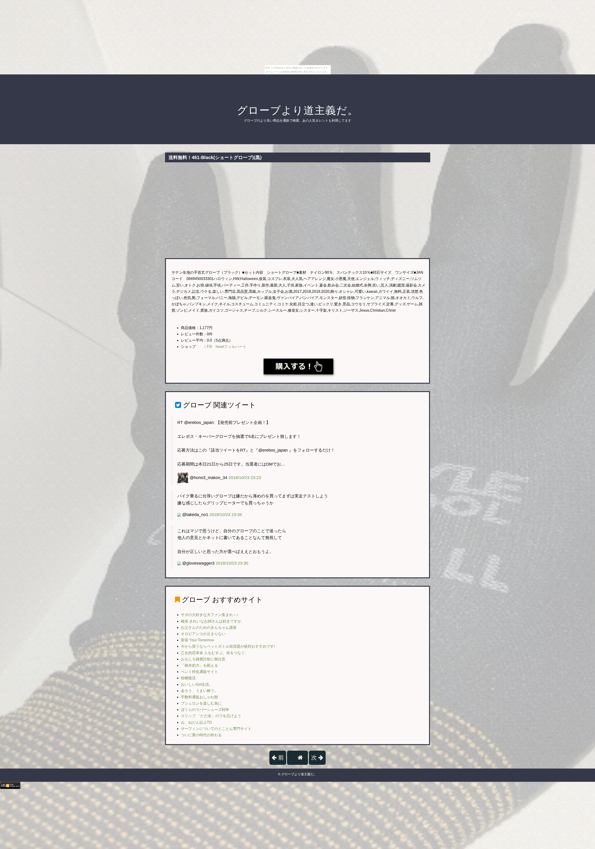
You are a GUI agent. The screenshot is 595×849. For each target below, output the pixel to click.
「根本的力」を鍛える (199, 665)
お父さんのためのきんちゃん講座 (209, 627)
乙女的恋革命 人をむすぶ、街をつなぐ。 (215, 653)
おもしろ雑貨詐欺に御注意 (203, 659)
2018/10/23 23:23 (244, 477)
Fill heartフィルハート (226, 347)
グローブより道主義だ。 (297, 110)
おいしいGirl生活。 (197, 684)
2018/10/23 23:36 (225, 514)
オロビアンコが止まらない (203, 634)
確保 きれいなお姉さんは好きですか (211, 621)
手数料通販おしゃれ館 (199, 697)
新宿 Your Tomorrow (197, 640)
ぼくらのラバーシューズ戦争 (205, 710)
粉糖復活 (188, 678)
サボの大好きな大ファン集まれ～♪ (209, 615)
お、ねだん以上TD (196, 722)
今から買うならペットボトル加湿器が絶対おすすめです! (228, 646)
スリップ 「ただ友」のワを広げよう (211, 716)
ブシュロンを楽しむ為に (201, 703)
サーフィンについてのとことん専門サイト (216, 729)
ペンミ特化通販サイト (199, 672)
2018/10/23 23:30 (232, 563)
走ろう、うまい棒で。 (199, 691)
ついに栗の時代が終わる (201, 735)
